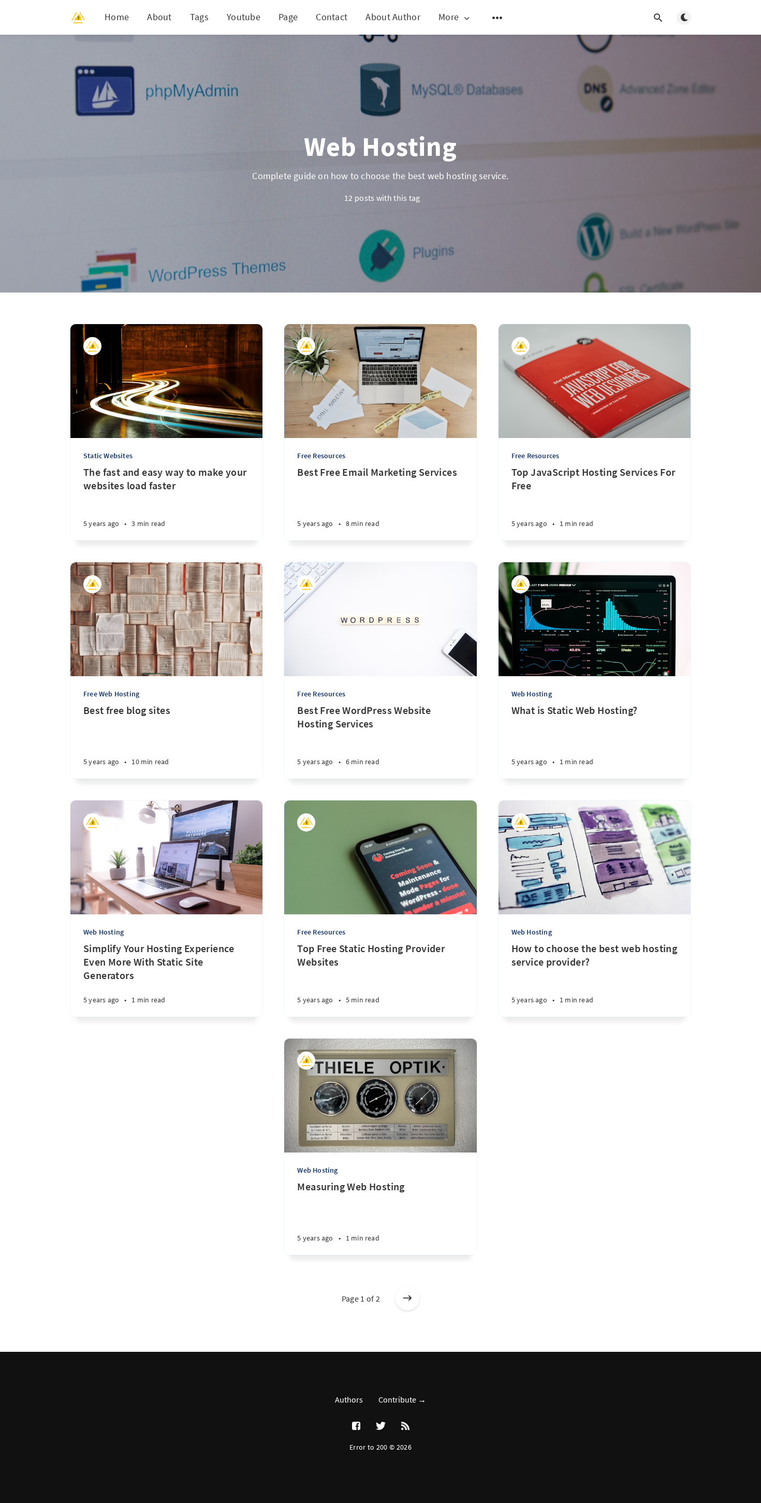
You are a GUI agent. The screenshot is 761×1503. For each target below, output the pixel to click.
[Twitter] (381, 1426)
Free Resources (321, 455)
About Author (392, 17)
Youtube (243, 17)
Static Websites (108, 455)
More (448, 17)
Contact (331, 17)
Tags (199, 17)
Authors (349, 1399)
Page (288, 17)
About (159, 17)
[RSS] (405, 1426)
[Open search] (658, 17)
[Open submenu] (497, 17)
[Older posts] (407, 1298)
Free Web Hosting (111, 693)
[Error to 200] (92, 346)
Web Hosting (531, 693)
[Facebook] (356, 1426)
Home (117, 17)
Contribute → (402, 1399)
